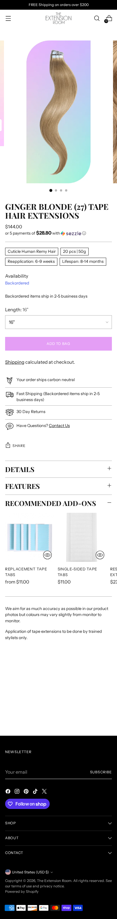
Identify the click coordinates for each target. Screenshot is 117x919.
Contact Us (59, 425)
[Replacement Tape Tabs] (29, 537)
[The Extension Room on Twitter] (44, 792)
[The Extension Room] (58, 18)
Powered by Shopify (22, 891)
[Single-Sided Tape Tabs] (82, 537)
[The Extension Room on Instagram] (17, 792)
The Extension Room (54, 881)
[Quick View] (47, 555)
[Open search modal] (97, 18)
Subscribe (101, 772)
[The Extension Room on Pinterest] (26, 792)
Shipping (14, 362)
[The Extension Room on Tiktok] (35, 792)
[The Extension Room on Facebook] (8, 792)
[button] (58, 233)
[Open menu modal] (8, 18)
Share (18, 446)
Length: (16, 309)
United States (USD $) (30, 872)
